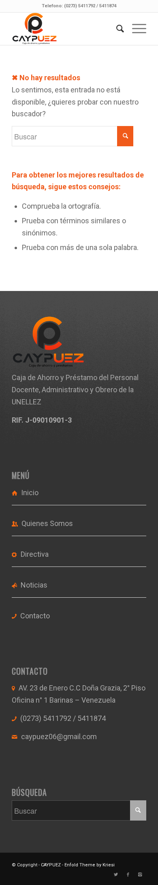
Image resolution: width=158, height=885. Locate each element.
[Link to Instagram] (140, 875)
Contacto (35, 615)
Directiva (35, 554)
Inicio (29, 492)
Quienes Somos (47, 523)
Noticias (34, 585)
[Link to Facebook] (128, 875)
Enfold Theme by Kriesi (89, 865)
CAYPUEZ (51, 865)
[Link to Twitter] (116, 875)
